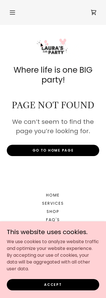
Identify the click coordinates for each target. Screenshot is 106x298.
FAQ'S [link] (53, 220)
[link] (93, 12)
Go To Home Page (53, 150)
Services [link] (53, 203)
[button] (12, 12)
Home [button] (53, 195)
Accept (53, 284)
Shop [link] (53, 211)
